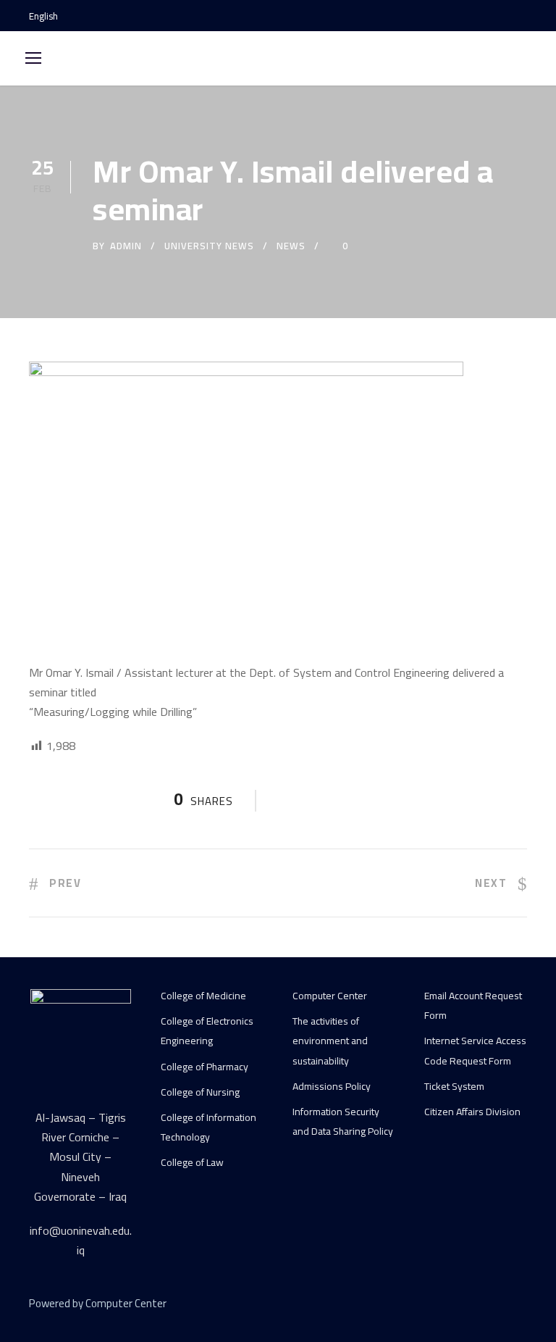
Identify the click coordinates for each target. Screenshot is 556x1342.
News (291, 245)
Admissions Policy (331, 1086)
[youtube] (498, 16)
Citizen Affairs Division (472, 1111)
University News (209, 245)
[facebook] (472, 16)
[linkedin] (471, 1306)
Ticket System (454, 1086)
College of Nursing (200, 1092)
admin (126, 245)
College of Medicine (203, 995)
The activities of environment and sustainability (330, 1041)
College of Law (192, 1162)
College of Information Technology (208, 1127)
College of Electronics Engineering (207, 1031)
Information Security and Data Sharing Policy (342, 1121)
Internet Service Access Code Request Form (475, 1050)
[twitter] (496, 1306)
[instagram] (523, 16)
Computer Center (329, 995)
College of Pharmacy (204, 1066)
